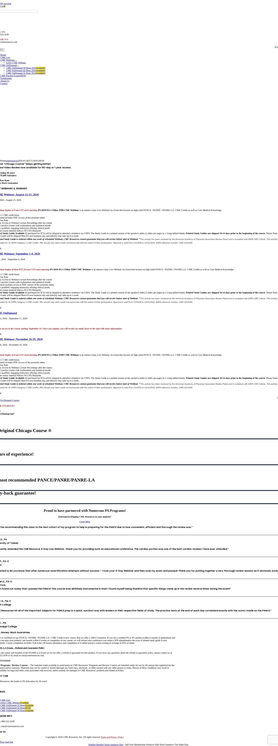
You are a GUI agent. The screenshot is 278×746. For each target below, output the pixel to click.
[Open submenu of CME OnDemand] (18, 66)
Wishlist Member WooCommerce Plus (105, 744)
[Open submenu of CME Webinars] (15, 60)
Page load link (6, 742)
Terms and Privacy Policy (112, 737)
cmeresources (12, 160)
